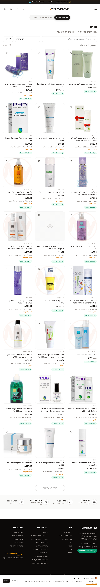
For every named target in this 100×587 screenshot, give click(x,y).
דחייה (14, 581)
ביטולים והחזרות (42, 546)
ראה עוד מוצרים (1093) (48, 488)
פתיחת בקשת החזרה (40, 549)
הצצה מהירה (81, 51)
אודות (70, 553)
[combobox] (27, 39)
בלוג (71, 542)
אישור (6, 581)
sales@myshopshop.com (87, 547)
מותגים (70, 546)
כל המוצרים (68, 532)
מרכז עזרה (44, 532)
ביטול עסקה (18, 539)
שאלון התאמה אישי (65, 535)
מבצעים (69, 549)
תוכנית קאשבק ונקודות (39, 539)
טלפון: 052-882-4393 (89, 543)
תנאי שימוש (18, 532)
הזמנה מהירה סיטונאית (40, 563)
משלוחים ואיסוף (42, 542)
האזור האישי (43, 553)
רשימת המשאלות (41, 556)
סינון (6, 39)
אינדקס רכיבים (67, 539)
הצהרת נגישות (18, 542)
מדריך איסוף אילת (16, 546)
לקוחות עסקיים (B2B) (40, 559)
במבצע (93, 45)
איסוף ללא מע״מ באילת (39, 535)
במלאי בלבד (83, 45)
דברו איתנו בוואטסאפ (86, 551)
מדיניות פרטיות (17, 535)
